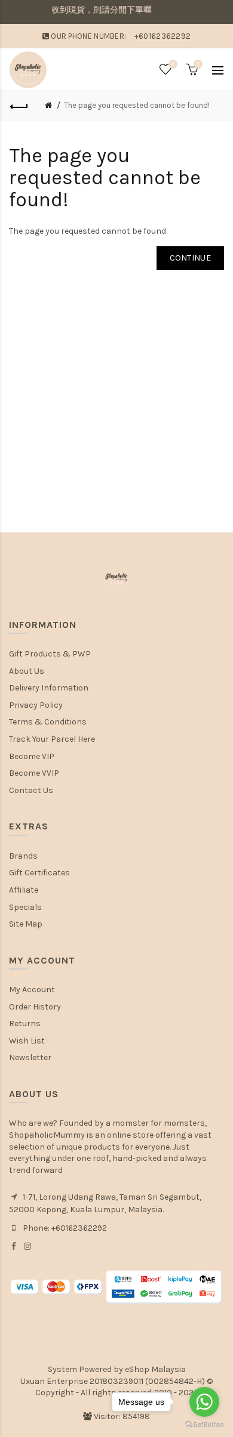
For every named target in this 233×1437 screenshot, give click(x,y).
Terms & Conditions (48, 722)
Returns (25, 1023)
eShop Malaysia (155, 1369)
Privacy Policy (36, 705)
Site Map (25, 924)
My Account (32, 989)
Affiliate (23, 890)
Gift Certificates (39, 873)
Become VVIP (34, 773)
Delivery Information (48, 688)
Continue (190, 258)
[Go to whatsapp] (204, 1402)
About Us (26, 671)
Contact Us (31, 790)
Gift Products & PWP (50, 654)
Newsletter (30, 1057)
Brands (23, 856)
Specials (25, 907)
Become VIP (31, 756)
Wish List (27, 1041)
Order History (35, 1007)
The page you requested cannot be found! (137, 105)
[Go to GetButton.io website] (204, 1425)
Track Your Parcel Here (52, 739)
